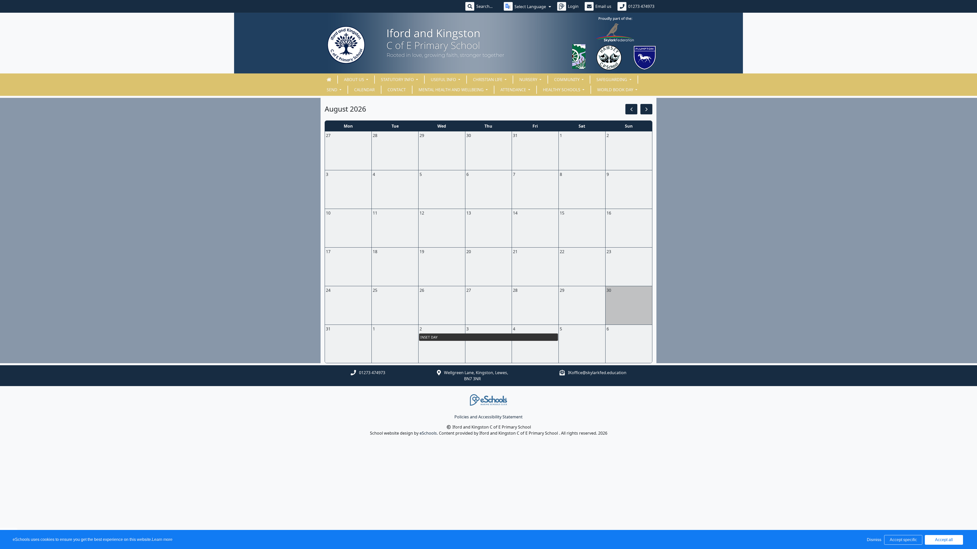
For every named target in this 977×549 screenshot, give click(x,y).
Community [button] (567, 79)
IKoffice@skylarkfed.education (597, 372)
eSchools (428, 433)
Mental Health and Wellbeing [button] (452, 90)
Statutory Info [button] (398, 79)
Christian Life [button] (488, 79)
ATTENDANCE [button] (513, 90)
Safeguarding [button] (612, 79)
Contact (396, 90)
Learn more (162, 539)
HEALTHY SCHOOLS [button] (562, 90)
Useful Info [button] (444, 79)
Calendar (364, 90)
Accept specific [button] (903, 540)
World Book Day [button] (615, 90)
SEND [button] (332, 90)
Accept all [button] (944, 540)
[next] (646, 109)
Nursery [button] (528, 79)
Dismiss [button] (874, 540)
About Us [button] (354, 79)
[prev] (631, 109)
